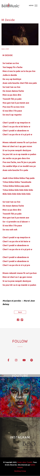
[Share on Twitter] (22, 320)
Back (20, 312)
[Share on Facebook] (18, 320)
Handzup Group (20, 471)
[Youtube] (24, 360)
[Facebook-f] (8, 360)
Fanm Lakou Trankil (24, 462)
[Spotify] (31, 360)
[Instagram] (16, 360)
